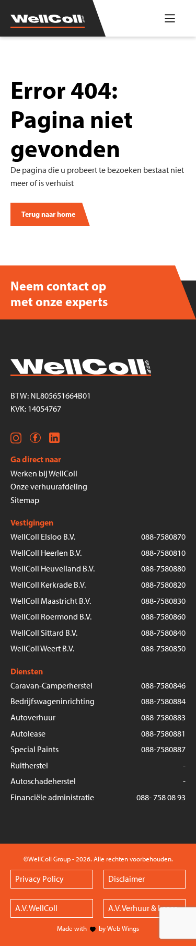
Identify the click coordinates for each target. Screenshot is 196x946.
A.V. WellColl (36, 908)
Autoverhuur (32, 717)
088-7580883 (163, 717)
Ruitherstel (29, 765)
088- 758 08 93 (161, 797)
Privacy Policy (39, 879)
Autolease (27, 734)
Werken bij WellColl (43, 473)
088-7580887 (163, 749)
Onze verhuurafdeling (48, 487)
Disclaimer (126, 879)
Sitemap (24, 500)
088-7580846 (163, 686)
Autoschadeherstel (43, 781)
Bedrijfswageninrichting (52, 701)
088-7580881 (163, 734)
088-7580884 (163, 701)
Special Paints (34, 749)
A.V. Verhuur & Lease (143, 908)
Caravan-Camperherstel (51, 686)
